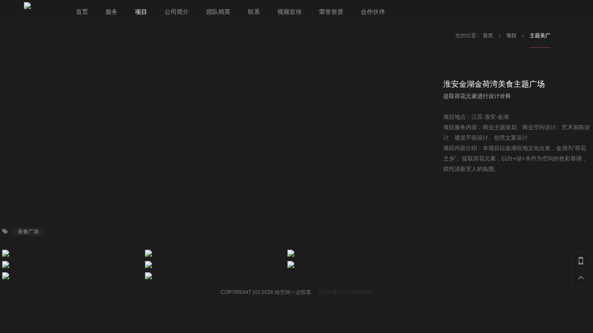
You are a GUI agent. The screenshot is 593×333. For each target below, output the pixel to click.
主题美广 (540, 36)
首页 (488, 36)
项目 (512, 36)
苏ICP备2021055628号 (345, 292)
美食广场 (28, 232)
